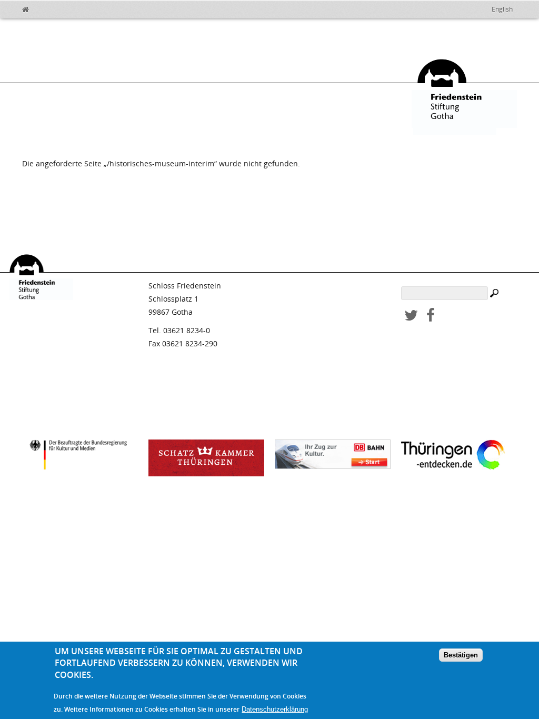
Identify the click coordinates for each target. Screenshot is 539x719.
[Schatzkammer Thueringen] (206, 458)
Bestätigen (461, 655)
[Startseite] (32, 8)
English (502, 9)
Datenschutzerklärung (275, 709)
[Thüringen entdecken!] (459, 456)
